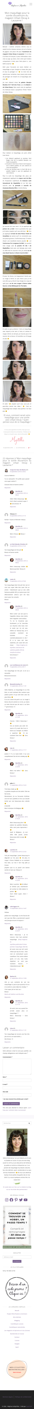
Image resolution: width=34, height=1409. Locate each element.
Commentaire (7, 1057)
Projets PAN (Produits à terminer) (17, 1314)
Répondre (8, 488)
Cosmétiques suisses (17, 1324)
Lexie (11, 579)
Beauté (17, 1310)
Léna (11, 1028)
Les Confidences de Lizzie (18, 665)
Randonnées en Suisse (17, 1334)
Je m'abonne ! (17, 1261)
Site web (5, 1092)
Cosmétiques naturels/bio (17, 1327)
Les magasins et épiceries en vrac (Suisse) (17, 1330)
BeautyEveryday (15, 684)
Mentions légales (8, 1397)
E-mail (5, 1084)
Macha (12, 976)
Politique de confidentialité (23, 1397)
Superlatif (29, 1406)
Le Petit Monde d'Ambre (17, 544)
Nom (5, 1077)
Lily (11, 748)
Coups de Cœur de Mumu (18, 470)
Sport (17, 1347)
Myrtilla (17, 491)
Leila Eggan (13, 906)
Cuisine (17, 1340)
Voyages (17, 1344)
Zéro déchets (17, 1317)
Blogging (17, 1320)
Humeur (17, 1337)
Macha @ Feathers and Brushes (14, 994)
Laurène (12, 850)
